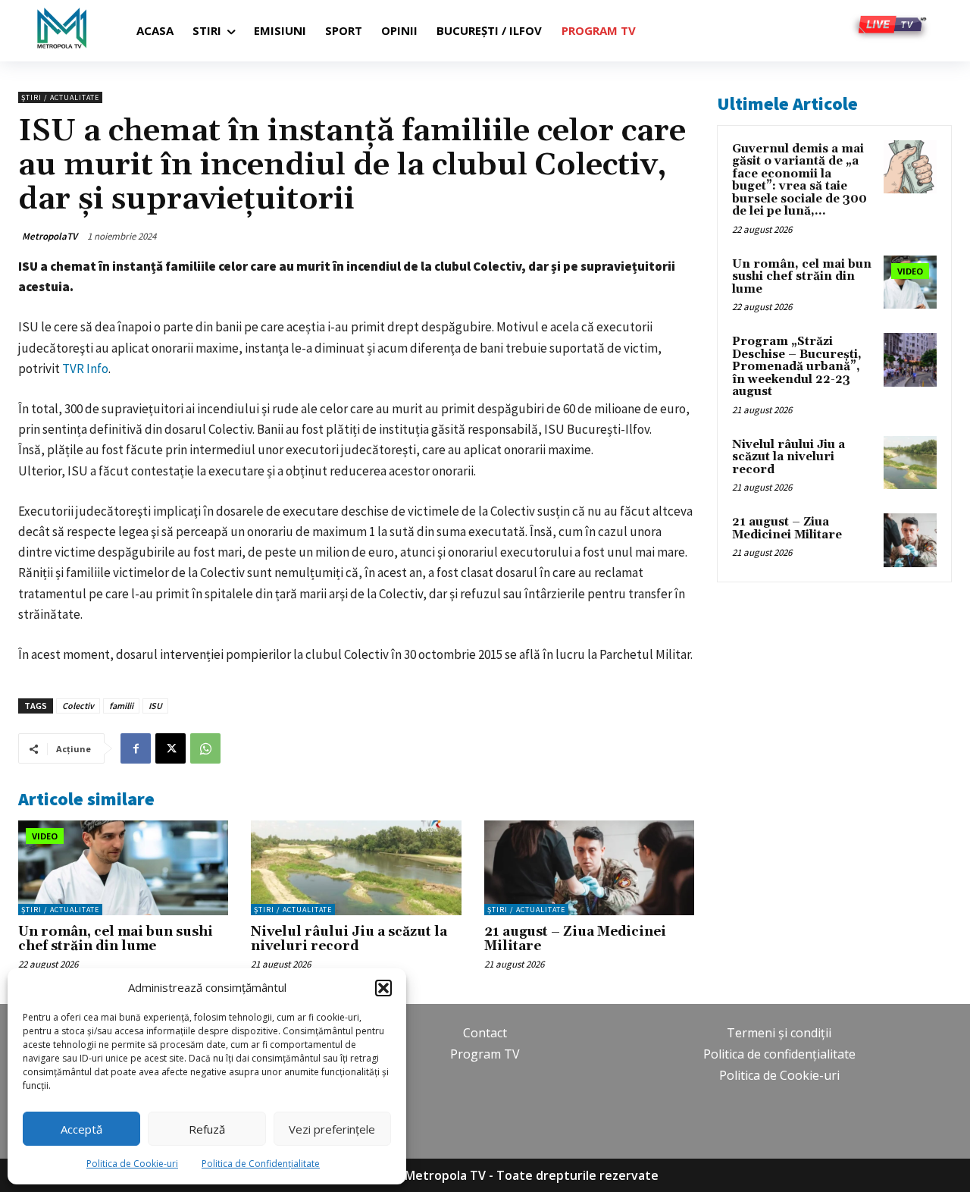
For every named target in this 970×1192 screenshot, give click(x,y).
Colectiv (78, 705)
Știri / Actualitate (60, 97)
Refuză (207, 1129)
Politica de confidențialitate (779, 1054)
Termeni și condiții (779, 1032)
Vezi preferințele (332, 1129)
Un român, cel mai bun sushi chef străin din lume (115, 939)
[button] (383, 988)
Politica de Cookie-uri (132, 1163)
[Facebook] (135, 748)
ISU (155, 705)
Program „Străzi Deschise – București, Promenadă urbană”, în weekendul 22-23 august (797, 366)
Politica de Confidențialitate (261, 1163)
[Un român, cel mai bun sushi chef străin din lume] (123, 867)
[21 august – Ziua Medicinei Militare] (589, 867)
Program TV (485, 1054)
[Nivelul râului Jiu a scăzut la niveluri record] (356, 867)
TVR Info (85, 368)
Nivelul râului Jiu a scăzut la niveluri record (349, 939)
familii (121, 705)
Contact (485, 1032)
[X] (170, 748)
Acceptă (81, 1129)
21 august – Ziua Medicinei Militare (575, 939)
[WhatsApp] (205, 748)
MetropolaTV (49, 236)
